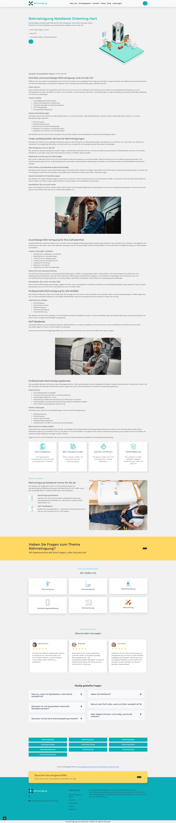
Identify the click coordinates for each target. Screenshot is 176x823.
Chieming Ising (128, 749)
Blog (109, 3)
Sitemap (72, 809)
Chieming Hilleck (128, 744)
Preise (103, 3)
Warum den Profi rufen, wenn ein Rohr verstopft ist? (115, 704)
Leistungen (117, 3)
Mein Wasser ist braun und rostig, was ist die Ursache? (111, 715)
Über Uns (73, 3)
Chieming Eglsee (128, 739)
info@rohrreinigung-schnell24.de (44, 801)
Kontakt (95, 3)
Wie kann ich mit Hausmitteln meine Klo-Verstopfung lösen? (50, 707)
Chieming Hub (88, 749)
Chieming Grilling (88, 744)
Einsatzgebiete (85, 3)
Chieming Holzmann (48, 749)
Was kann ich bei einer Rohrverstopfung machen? (54, 719)
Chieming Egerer (88, 739)
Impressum (73, 803)
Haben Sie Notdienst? (101, 694)
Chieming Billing (47, 739)
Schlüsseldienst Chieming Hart (89, 767)
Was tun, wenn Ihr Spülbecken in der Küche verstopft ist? (51, 695)
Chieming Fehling (48, 744)
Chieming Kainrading (48, 754)
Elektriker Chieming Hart (110, 767)
